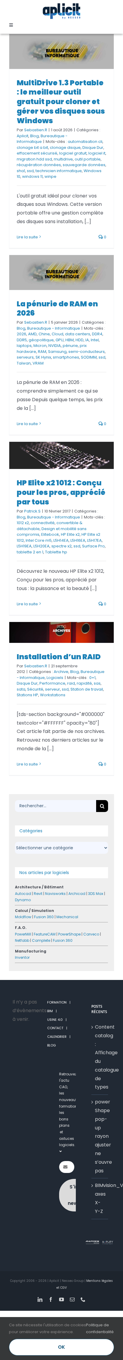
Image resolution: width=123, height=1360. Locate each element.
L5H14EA (61, 540)
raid (71, 683)
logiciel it (96, 153)
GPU (60, 340)
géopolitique (41, 340)
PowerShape (69, 934)
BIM (50, 1011)
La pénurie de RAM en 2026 (57, 309)
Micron (40, 345)
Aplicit (22, 136)
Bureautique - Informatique (53, 328)
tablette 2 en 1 (30, 552)
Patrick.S (32, 511)
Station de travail (86, 689)
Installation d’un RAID (59, 657)
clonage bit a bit (32, 147)
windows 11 (32, 176)
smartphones (66, 357)
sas (97, 683)
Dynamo (23, 899)
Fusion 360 (44, 916)
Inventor (22, 957)
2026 (21, 334)
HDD (80, 340)
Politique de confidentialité (100, 1328)
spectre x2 (61, 546)
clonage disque (65, 147)
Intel (95, 340)
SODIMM (89, 357)
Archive (61, 671)
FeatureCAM (45, 934)
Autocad (23, 893)
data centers (77, 334)
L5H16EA (77, 540)
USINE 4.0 (55, 1019)
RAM (42, 351)
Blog (34, 136)
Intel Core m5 (39, 540)
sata (21, 689)
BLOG (51, 1045)
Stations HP (27, 695)
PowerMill (23, 934)
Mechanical (67, 916)
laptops (24, 345)
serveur (52, 689)
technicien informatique (59, 171)
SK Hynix (43, 357)
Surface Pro (93, 546)
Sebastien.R (35, 130)
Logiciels (55, 677)
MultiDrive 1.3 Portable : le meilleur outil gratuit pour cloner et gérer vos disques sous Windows (61, 102)
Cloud (57, 334)
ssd (30, 171)
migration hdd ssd (34, 159)
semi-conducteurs (86, 351)
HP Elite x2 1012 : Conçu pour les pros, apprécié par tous (61, 492)
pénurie (70, 345)
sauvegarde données (84, 165)
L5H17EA (94, 540)
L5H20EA (41, 546)
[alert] (23, 1011)
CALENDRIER (57, 1036)
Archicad (76, 893)
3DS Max (95, 893)
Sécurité (35, 689)
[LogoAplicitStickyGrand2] (61, 5)
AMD (32, 334)
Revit (38, 893)
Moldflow (23, 916)
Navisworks (55, 893)
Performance (52, 683)
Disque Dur (92, 147)
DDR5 (22, 340)
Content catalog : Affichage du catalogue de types (100, 1057)
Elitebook (50, 534)
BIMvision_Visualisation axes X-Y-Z (100, 1198)
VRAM (38, 363)
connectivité (43, 523)
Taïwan (24, 363)
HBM (69, 340)
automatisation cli (85, 141)
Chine (44, 334)
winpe (50, 176)
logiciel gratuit (73, 153)
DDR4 (97, 334)
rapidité (84, 683)
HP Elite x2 (70, 534)
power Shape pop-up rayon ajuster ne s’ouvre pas (100, 1136)
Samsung (57, 351)
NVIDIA (54, 345)
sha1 (21, 171)
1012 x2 (23, 523)
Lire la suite (27, 237)
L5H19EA (24, 546)
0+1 (92, 677)
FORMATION (57, 1002)
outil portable (88, 159)
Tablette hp (56, 552)
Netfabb (22, 940)
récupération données (39, 165)
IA (87, 340)
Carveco (91, 934)
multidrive (63, 159)
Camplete (41, 940)
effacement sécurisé (37, 153)
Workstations (52, 695)
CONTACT (55, 1028)
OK (61, 1347)
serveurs (25, 357)
